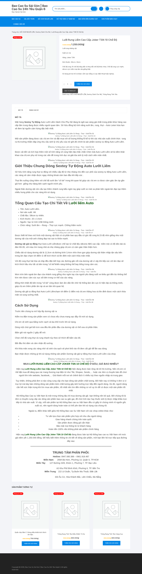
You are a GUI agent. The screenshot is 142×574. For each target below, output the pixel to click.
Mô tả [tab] (20, 110)
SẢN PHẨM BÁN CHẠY (109, 19)
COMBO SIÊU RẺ (19, 24)
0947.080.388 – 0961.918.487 (75, 456)
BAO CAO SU (16, 19)
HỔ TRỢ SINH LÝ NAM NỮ (66, 19)
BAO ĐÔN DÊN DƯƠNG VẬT (88, 19)
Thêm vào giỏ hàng (83, 84)
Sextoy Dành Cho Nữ (43, 32)
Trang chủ (15, 32)
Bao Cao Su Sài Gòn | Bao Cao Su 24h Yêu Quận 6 (30, 7)
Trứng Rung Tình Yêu (110, 94)
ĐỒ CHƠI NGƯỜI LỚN (45, 19)
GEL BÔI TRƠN (29, 19)
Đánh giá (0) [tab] (34, 110)
